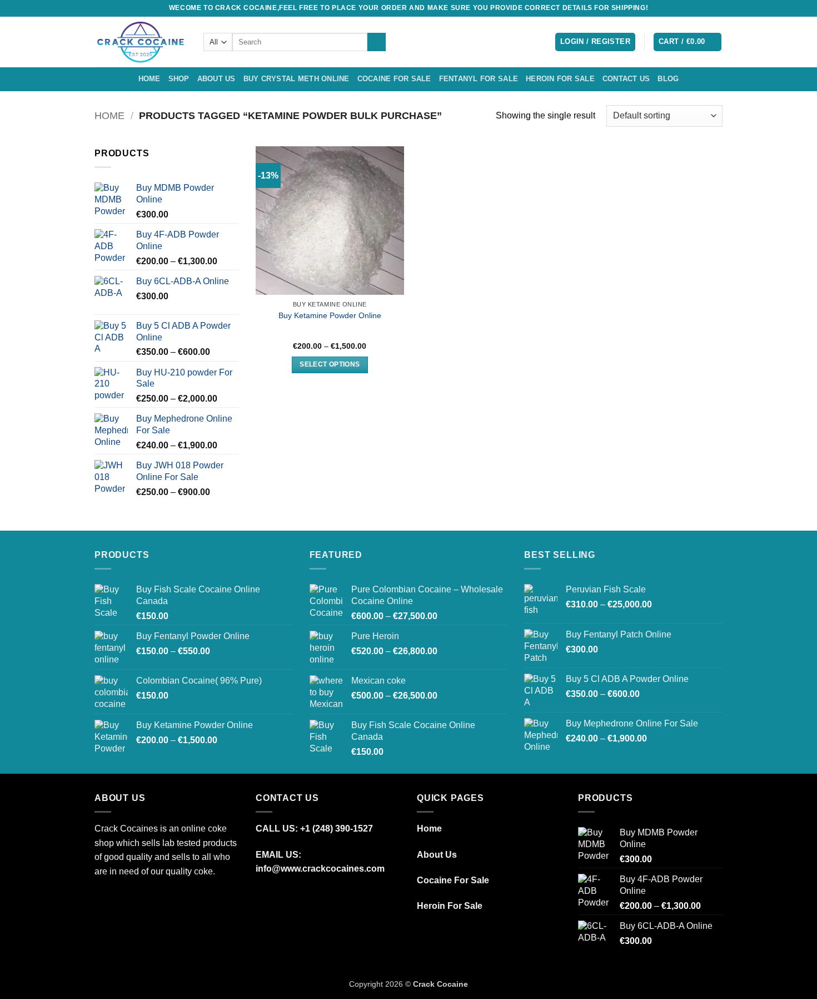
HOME (149, 79)
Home (109, 115)
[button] (595, 42)
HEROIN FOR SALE (560, 79)
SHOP (179, 79)
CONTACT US (626, 79)
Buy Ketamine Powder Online (329, 315)
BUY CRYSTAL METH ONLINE (296, 79)
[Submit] (376, 42)
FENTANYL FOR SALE (478, 79)
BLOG (668, 79)
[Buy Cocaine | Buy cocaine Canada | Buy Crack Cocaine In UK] (140, 42)
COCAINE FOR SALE (394, 79)
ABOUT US (216, 79)
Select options (330, 364)
